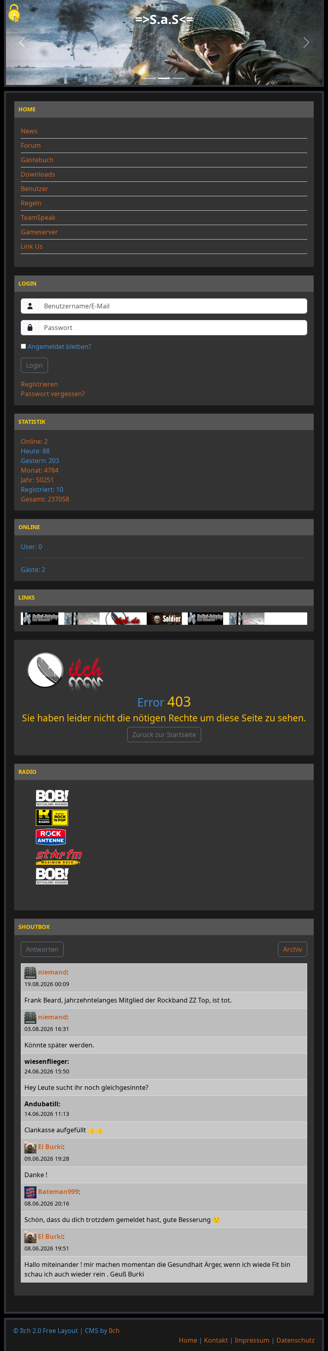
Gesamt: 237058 (45, 499)
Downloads (38, 174)
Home (188, 1340)
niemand (52, 972)
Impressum (252, 1340)
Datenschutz (295, 1340)
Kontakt (216, 1340)
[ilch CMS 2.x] (108, 618)
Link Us (32, 246)
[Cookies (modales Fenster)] (14, 14)
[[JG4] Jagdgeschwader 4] (67, 618)
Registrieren (39, 384)
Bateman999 (58, 1191)
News (29, 131)
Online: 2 (34, 441)
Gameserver (39, 232)
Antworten (42, 949)
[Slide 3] (178, 78)
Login (34, 365)
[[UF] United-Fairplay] (26, 618)
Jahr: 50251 (37, 479)
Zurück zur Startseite (164, 734)
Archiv (292, 949)
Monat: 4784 (39, 470)
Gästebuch (37, 159)
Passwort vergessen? (53, 393)
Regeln (31, 203)
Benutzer (34, 188)
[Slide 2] (164, 78)
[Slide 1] (150, 78)
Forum (31, 145)
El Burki (50, 1146)
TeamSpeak (38, 217)
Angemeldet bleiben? (58, 346)
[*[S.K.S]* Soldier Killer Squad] (149, 618)
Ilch (114, 1330)
